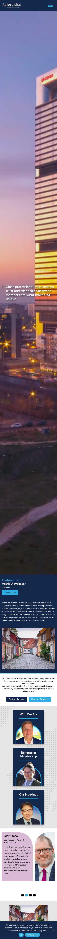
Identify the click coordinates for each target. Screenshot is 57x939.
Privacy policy (32, 935)
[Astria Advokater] (28, 648)
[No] (53, 930)
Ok (21, 935)
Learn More (10, 592)
